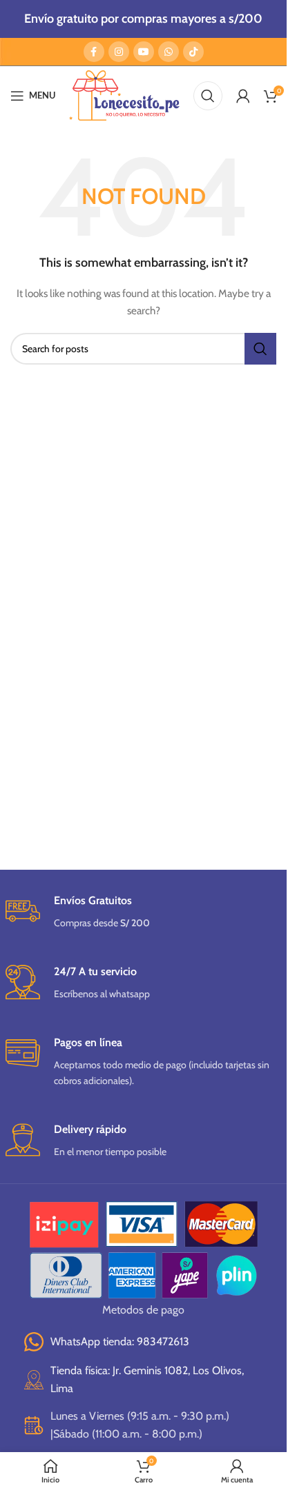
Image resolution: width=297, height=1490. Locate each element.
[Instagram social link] (118, 51)
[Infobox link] (144, 912)
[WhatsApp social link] (168, 51)
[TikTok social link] (193, 51)
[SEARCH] (260, 349)
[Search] (207, 96)
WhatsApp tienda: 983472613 (119, 1341)
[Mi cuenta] (243, 96)
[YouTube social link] (143, 51)
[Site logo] (124, 94)
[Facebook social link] (94, 51)
